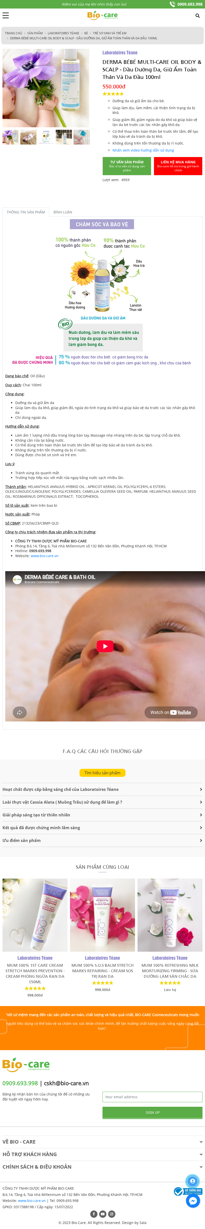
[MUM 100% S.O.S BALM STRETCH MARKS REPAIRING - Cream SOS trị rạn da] (99, 915)
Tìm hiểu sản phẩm (102, 773)
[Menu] (5, 15)
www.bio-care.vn (44, 555)
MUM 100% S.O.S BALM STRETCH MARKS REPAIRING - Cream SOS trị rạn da (99, 970)
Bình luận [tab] (63, 212)
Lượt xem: (110, 179)
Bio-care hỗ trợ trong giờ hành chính (178, 166)
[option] (10, 137)
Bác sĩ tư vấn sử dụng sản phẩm (127, 166)
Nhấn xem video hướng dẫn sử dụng (143, 150)
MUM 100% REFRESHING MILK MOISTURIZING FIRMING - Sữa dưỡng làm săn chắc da (166, 970)
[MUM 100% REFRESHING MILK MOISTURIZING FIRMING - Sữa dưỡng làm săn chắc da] (166, 915)
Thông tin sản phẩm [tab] (26, 212)
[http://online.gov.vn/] (187, 1191)
